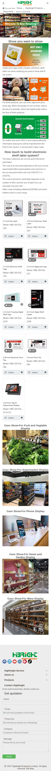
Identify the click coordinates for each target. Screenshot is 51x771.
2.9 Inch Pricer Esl (34, 357)
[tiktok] (30, 661)
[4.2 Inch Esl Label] (13, 208)
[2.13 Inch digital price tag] (37, 253)
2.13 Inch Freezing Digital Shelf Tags (13, 313)
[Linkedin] (10, 661)
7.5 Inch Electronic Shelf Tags (12, 268)
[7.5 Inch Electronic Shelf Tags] (13, 253)
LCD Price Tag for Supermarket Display (11, 404)
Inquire (11, 236)
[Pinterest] (25, 661)
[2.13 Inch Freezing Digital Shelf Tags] (13, 299)
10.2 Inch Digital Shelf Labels (35, 313)
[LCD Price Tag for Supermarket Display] (13, 390)
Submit (9, 756)
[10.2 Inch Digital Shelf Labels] (37, 299)
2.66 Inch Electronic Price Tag (13, 358)
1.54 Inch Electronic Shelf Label (37, 222)
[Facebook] (4, 661)
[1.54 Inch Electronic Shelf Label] (37, 208)
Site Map (30, 769)
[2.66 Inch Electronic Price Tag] (13, 344)
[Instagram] (20, 661)
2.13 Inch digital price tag (36, 267)
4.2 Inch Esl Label (10, 221)
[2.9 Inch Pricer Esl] (37, 344)
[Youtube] (15, 661)
